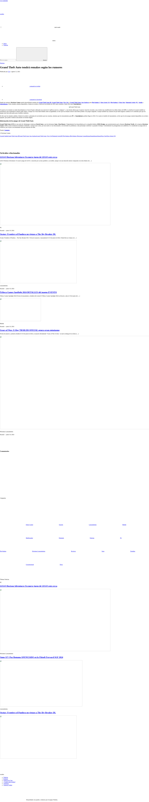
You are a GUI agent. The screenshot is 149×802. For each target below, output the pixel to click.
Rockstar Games (82, 136)
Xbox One (122, 102)
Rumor (88, 136)
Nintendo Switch (130, 102)
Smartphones (4, 104)
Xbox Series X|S (105, 102)
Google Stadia (4, 136)
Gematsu (7, 130)
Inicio (5, 43)
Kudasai (5, 779)
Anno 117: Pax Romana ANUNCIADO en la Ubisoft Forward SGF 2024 (31, 657)
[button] (31, 27)
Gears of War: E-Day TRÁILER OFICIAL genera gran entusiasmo (29, 330)
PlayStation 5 (96, 102)
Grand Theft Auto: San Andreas (79, 102)
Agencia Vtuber (7, 785)
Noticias (5, 45)
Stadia (140, 102)
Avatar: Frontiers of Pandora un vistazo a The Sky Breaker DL (28, 234)
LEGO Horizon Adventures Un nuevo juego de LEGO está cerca (28, 157)
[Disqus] (74, 475)
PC (137, 102)
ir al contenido (4, 0)
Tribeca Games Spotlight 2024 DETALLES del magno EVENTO (28, 292)
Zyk (9, 71)
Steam (99, 136)
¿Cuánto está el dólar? (9, 782)
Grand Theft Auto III (45, 102)
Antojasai (6, 783)
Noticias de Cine (8, 780)
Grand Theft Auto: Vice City (60, 102)
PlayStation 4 (114, 102)
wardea (2, 14)
